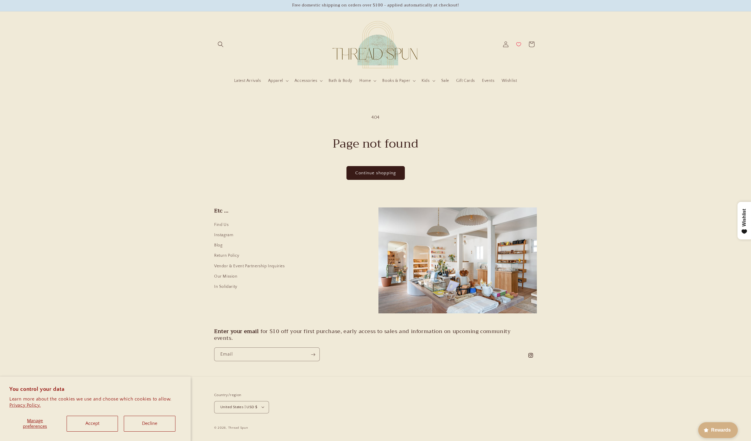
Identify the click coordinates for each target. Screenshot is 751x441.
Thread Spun (238, 427)
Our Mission (226, 276)
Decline (149, 423)
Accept (92, 423)
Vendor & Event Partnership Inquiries (249, 266)
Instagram (223, 235)
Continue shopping (375, 172)
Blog (218, 245)
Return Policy (226, 255)
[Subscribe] (313, 354)
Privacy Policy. (25, 405)
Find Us (221, 224)
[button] (220, 44)
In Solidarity (225, 286)
